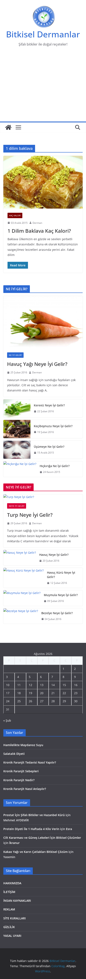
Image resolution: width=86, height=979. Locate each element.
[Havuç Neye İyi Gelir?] (19, 558)
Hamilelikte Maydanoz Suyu (23, 745)
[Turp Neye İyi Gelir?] (43, 496)
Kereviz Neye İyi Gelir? (49, 405)
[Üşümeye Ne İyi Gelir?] (16, 450)
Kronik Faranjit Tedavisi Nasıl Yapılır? (29, 762)
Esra (69, 829)
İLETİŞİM (9, 892)
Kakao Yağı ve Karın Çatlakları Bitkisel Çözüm (35, 852)
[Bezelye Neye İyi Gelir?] (20, 616)
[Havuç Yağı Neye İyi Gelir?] (43, 322)
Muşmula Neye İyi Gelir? (61, 595)
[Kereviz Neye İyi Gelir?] (16, 408)
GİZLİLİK (9, 927)
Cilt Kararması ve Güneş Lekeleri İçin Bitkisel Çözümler (42, 838)
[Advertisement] (43, 86)
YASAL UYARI (12, 936)
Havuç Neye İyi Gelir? (53, 555)
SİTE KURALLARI (14, 918)
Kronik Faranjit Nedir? (18, 780)
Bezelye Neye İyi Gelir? (57, 613)
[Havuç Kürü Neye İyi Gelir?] (23, 578)
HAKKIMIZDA (12, 883)
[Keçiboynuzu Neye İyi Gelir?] (16, 429)
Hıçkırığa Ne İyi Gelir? (55, 466)
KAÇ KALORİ (15, 215)
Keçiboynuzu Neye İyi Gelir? (53, 426)
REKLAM (9, 909)
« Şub (7, 720)
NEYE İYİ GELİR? (16, 505)
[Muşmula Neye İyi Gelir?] (21, 598)
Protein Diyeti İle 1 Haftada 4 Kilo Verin (31, 829)
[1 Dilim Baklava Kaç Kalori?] (43, 182)
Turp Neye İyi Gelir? (30, 514)
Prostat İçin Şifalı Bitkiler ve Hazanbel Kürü (34, 815)
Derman (37, 223)
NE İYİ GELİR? (15, 355)
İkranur (14, 843)
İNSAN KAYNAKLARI (17, 901)
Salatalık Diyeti (14, 754)
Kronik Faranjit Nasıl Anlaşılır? (24, 789)
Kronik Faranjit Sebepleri (21, 771)
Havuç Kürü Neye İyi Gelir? (61, 575)
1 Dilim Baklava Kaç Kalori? (39, 230)
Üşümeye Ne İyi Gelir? (49, 447)
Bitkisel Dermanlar (43, 34)
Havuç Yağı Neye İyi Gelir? (37, 363)
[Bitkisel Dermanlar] (8, 127)
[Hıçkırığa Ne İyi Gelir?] (19, 469)
